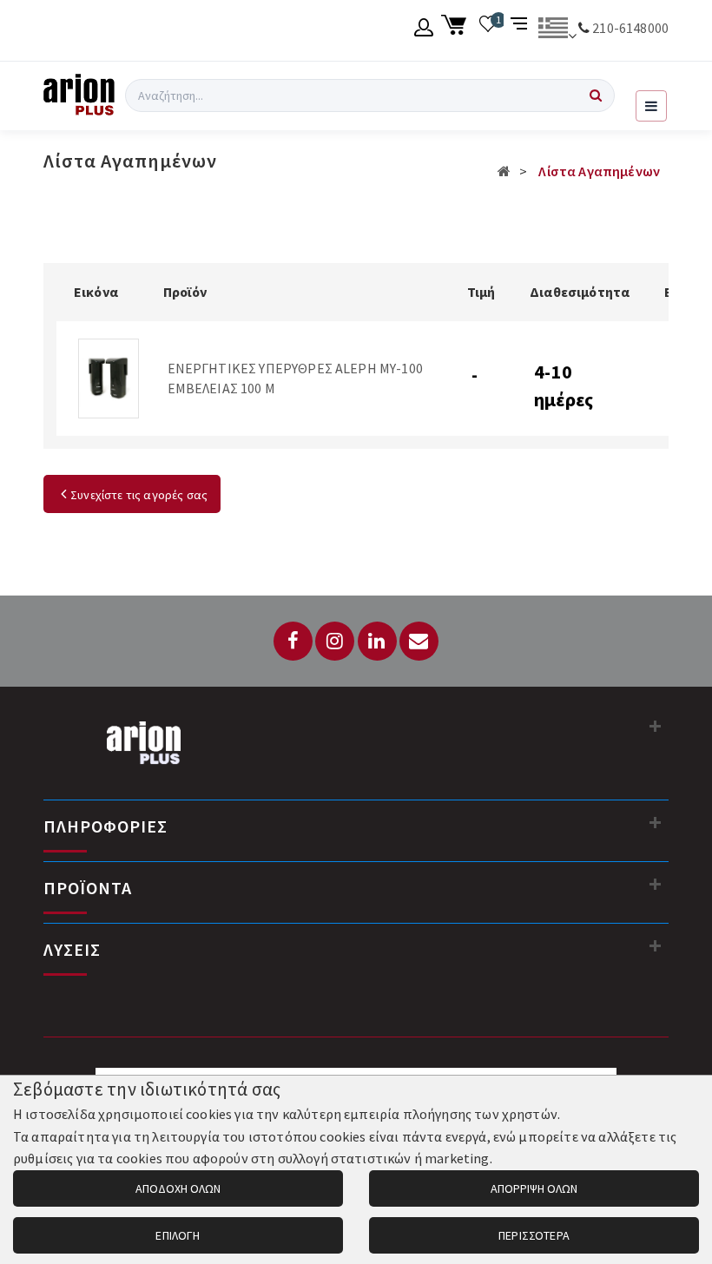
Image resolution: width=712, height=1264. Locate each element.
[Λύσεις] (656, 945)
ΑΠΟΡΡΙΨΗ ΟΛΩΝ (534, 1188)
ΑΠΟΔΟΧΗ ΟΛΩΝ (178, 1188)
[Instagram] (334, 641)
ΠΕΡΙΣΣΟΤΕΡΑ (534, 1235)
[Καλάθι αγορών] (456, 30)
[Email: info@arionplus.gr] (418, 641)
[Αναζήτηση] (595, 95)
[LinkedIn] (377, 641)
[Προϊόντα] (656, 884)
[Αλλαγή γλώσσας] (557, 30)
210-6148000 (630, 27)
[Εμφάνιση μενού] (651, 106)
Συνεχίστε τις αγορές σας (139, 495)
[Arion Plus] (79, 95)
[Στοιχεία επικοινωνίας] (656, 726)
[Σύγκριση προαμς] (520, 30)
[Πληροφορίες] (656, 822)
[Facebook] (293, 641)
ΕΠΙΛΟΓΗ (177, 1235)
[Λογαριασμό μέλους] (424, 30)
